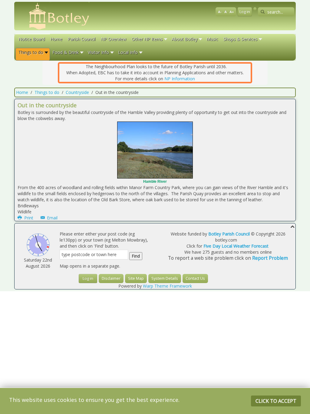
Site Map (136, 278)
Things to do (47, 92)
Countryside (77, 92)
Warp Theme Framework (167, 286)
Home (22, 92)
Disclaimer (111, 278)
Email (52, 218)
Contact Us (195, 278)
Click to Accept (276, 401)
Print (29, 218)
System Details (164, 278)
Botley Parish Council (229, 234)
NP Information (179, 79)
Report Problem (270, 258)
